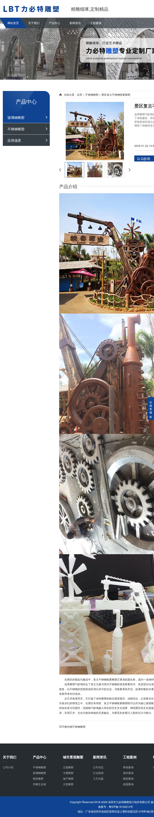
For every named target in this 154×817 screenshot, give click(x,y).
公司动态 (98, 767)
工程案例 (95, 23)
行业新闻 (98, 773)
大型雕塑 (68, 784)
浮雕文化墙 (39, 784)
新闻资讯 (75, 23)
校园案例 (128, 784)
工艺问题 (98, 778)
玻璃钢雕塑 (16, 117)
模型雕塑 (38, 778)
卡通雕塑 (68, 773)
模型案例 (128, 778)
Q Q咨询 (143, 158)
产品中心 (54, 23)
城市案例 (128, 773)
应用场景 (14, 140)
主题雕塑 (68, 767)
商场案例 (128, 767)
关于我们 (33, 23)
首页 (79, 94)
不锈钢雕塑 (16, 128)
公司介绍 (8, 767)
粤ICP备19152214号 (121, 807)
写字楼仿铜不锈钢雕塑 (72, 726)
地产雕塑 (68, 778)
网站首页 (13, 23)
